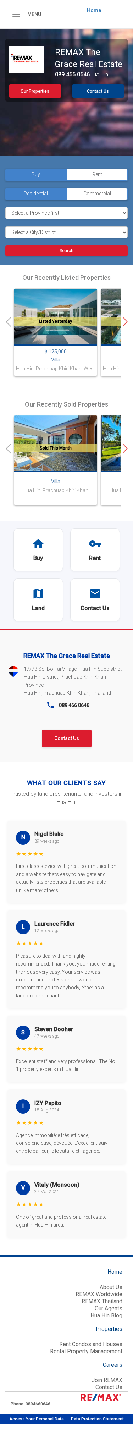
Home (94, 10)
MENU (34, 14)
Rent (95, 558)
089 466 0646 (72, 74)
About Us (111, 1287)
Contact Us (98, 91)
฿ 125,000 (55, 351)
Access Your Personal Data (36, 1418)
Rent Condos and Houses (90, 1344)
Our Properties (35, 91)
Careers (112, 1365)
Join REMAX (107, 1380)
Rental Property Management (86, 1351)
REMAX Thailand (102, 1301)
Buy (38, 558)
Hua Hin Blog (106, 1315)
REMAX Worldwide (99, 1294)
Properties (109, 1329)
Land (38, 608)
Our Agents (108, 1308)
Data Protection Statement (97, 1418)
